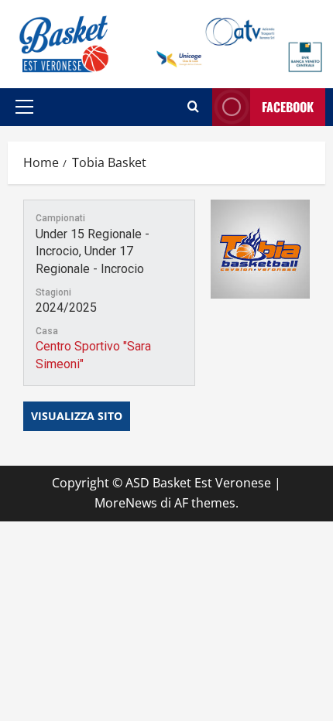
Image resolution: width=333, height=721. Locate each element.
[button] (24, 107)
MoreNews (125, 502)
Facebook (288, 106)
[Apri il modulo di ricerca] (193, 106)
